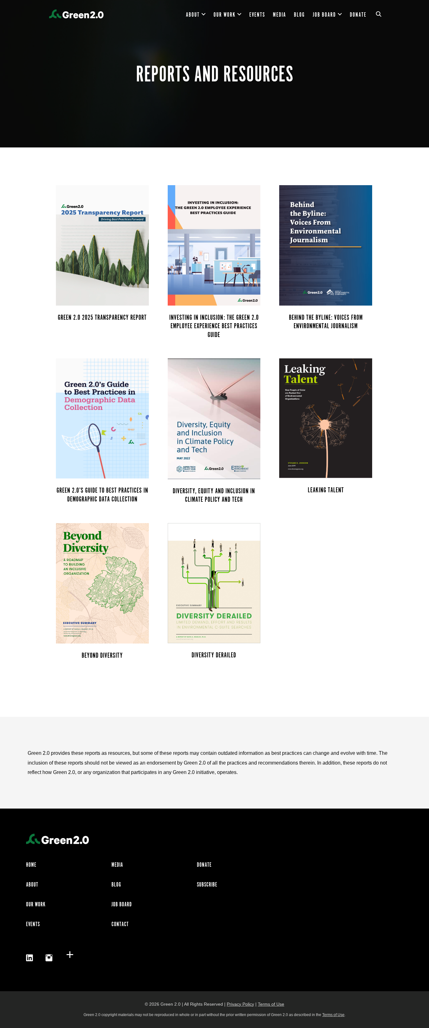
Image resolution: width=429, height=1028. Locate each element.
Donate (358, 15)
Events (257, 15)
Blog (299, 15)
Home (31, 865)
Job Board (324, 15)
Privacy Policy (240, 1004)
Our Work (225, 15)
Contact (120, 924)
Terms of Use (271, 1004)
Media (279, 15)
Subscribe (207, 885)
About (193, 15)
